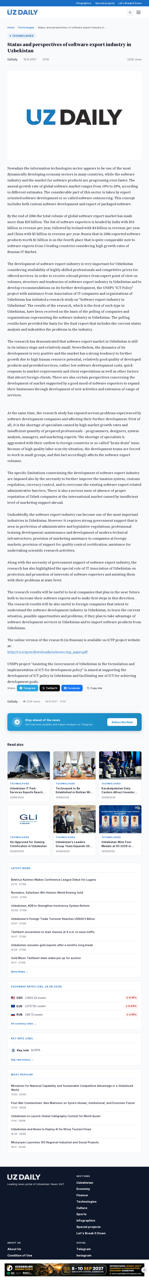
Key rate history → (22, 1059)
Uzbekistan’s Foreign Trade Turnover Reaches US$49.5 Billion (53, 918)
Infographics (83, 3)
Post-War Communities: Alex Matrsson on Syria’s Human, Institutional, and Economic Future (73, 1103)
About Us (14, 1249)
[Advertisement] (74, 1269)
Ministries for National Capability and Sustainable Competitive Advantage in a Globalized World (72, 1087)
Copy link (96, 688)
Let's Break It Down (130, 3)
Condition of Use (19, 1255)
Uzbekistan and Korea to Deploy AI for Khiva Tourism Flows (51, 1129)
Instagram (83, 1255)
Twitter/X (51, 688)
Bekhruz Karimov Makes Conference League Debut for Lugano (53, 879)
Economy (83, 1189)
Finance (82, 1195)
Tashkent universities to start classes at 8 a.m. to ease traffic (53, 932)
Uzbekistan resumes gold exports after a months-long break (52, 945)
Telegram (29, 688)
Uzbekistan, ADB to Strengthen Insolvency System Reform (50, 905)
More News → (19, 971)
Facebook (74, 688)
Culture (81, 1208)
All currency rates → (23, 1023)
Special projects (105, 3)
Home (10, 27)
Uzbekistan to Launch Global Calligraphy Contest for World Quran (55, 1116)
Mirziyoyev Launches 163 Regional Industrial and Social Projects (55, 1142)
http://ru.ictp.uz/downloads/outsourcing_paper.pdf (47, 652)
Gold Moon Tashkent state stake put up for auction (46, 958)
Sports (81, 1214)
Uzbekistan (84, 1182)
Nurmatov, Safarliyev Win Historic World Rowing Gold (47, 892)
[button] (130, 12)
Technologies (26, 27)
